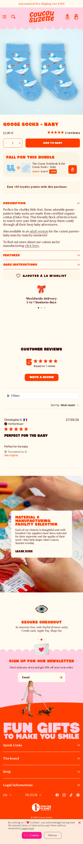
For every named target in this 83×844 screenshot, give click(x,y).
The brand (11, 758)
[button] (4, 17)
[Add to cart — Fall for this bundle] (72, 169)
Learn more (24, 551)
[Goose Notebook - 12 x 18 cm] (26, 168)
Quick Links (12, 745)
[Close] (79, 823)
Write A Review (42, 377)
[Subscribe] (61, 677)
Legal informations (18, 785)
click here (32, 246)
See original (11, 455)
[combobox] (65, 405)
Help (6, 771)
